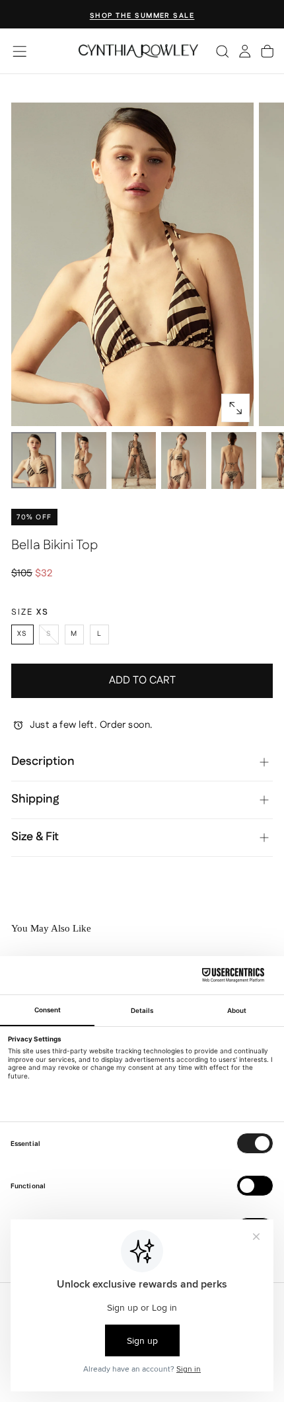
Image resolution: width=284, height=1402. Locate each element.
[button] (19, 51)
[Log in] (244, 51)
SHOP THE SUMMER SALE (142, 16)
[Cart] (267, 51)
